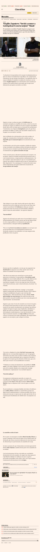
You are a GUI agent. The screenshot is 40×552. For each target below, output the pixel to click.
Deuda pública (24, 19)
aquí (24, 487)
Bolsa (2, 19)
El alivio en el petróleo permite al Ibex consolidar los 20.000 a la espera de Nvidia (18, 531)
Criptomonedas (30, 19)
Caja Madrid (28, 482)
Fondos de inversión (13, 19)
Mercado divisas (6, 19)
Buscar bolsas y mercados (6, 537)
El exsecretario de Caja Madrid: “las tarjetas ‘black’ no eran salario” (23, 473)
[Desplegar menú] (2, 9)
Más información (5, 487)
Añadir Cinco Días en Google (34, 70)
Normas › (35, 467)
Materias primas (19, 19)
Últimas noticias (35, 19)
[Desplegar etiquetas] (36, 482)
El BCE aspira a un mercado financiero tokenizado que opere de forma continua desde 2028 (20, 529)
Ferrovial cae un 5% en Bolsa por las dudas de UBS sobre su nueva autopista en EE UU (19, 533)
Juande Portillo (20, 67)
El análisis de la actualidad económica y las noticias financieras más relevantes (17, 464)
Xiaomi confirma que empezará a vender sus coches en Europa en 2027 (16, 527)
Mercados (5, 16)
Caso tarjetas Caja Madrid (7, 482)
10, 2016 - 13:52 (23, 68)
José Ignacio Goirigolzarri (22, 482)
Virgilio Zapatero (14, 482)
